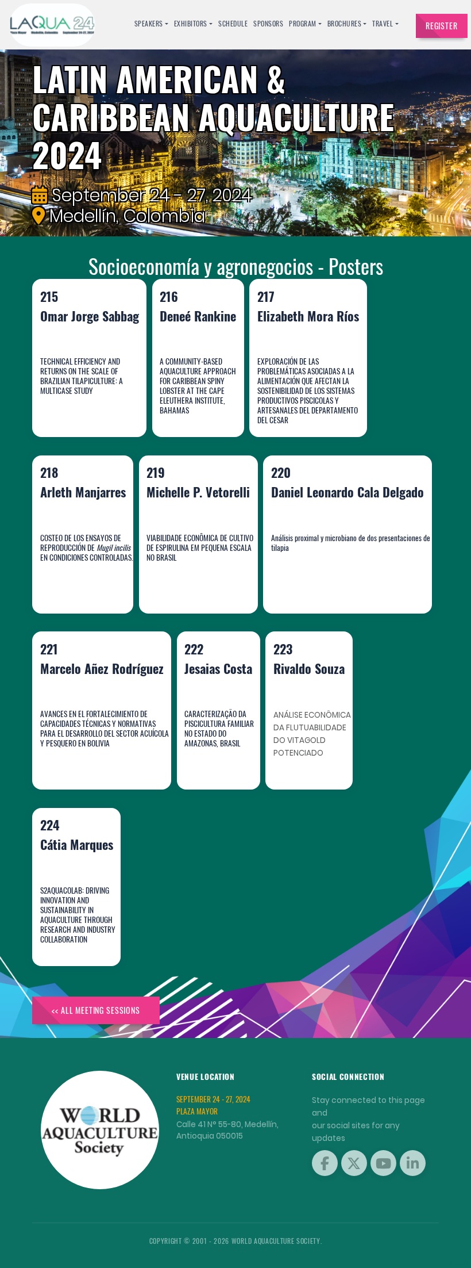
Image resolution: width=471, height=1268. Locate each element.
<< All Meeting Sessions (96, 1010)
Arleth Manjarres (75, 576)
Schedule (233, 23)
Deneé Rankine (191, 400)
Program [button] (302, 23)
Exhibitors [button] (190, 23)
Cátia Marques (71, 928)
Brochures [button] (344, 23)
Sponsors (268, 23)
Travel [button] (382, 23)
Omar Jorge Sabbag (80, 400)
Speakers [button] (148, 23)
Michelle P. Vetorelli (185, 576)
